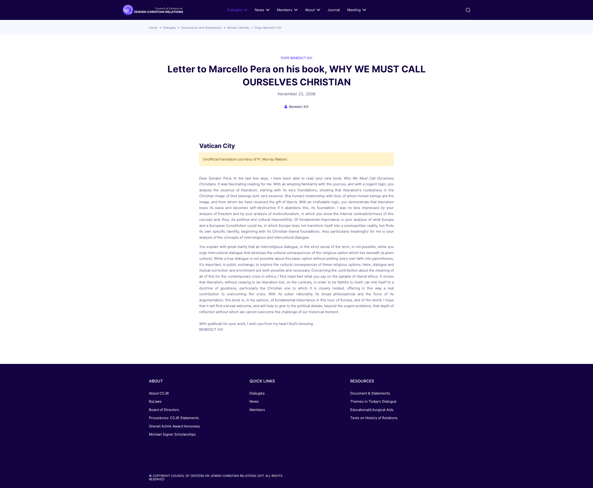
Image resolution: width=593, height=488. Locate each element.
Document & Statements (370, 393)
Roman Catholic (238, 27)
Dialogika (234, 10)
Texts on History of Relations (373, 418)
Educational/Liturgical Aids (372, 410)
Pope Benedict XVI (268, 27)
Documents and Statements (201, 27)
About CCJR (159, 393)
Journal (334, 10)
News (259, 10)
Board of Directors (164, 410)
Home (153, 27)
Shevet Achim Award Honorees (174, 426)
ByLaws (155, 401)
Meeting (354, 10)
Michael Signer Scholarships (172, 434)
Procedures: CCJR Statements (174, 418)
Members (284, 10)
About (310, 10)
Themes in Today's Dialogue (373, 401)
